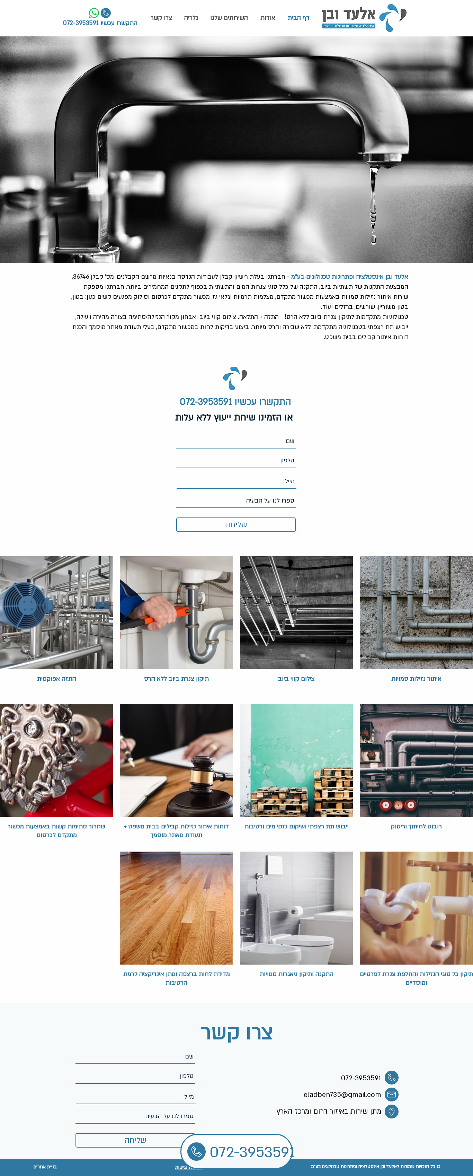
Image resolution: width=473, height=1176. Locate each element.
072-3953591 (81, 23)
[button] (229, 18)
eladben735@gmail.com (342, 1094)
